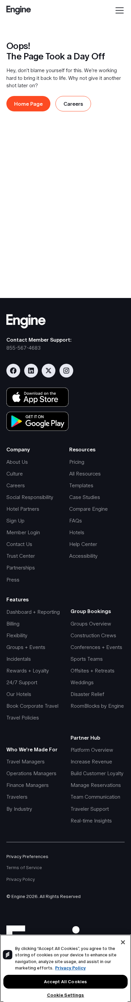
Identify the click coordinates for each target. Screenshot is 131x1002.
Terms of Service (24, 867)
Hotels (76, 532)
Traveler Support (90, 809)
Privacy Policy (20, 879)
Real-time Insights (91, 820)
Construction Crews (93, 635)
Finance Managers (27, 785)
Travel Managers (25, 761)
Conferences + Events (96, 647)
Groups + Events (25, 647)
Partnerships (20, 567)
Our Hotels (18, 694)
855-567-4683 (23, 348)
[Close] (123, 942)
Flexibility (17, 635)
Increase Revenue (91, 761)
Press (12, 580)
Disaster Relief (87, 694)
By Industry (19, 809)
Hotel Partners (22, 509)
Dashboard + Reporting (33, 612)
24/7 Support (21, 682)
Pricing (76, 462)
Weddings (82, 682)
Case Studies (84, 497)
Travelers (17, 797)
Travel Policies (22, 717)
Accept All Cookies (65, 981)
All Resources (85, 474)
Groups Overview (91, 624)
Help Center (83, 544)
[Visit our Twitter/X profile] (48, 371)
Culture (14, 474)
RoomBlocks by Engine (97, 706)
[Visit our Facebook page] (13, 371)
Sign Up (15, 520)
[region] (65, 968)
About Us (17, 462)
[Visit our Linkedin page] (31, 371)
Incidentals (18, 659)
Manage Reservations (96, 785)
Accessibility (83, 556)
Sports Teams (87, 659)
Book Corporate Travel (32, 706)
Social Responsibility (29, 497)
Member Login (23, 532)
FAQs (75, 520)
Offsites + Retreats (93, 670)
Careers (15, 485)
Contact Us (19, 544)
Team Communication (95, 797)
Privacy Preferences (27, 856)
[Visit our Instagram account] (66, 371)
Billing (12, 624)
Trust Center (20, 556)
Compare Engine (88, 509)
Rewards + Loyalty (27, 670)
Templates (81, 485)
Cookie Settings (65, 995)
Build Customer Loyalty (97, 773)
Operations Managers (31, 773)
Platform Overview (92, 750)
